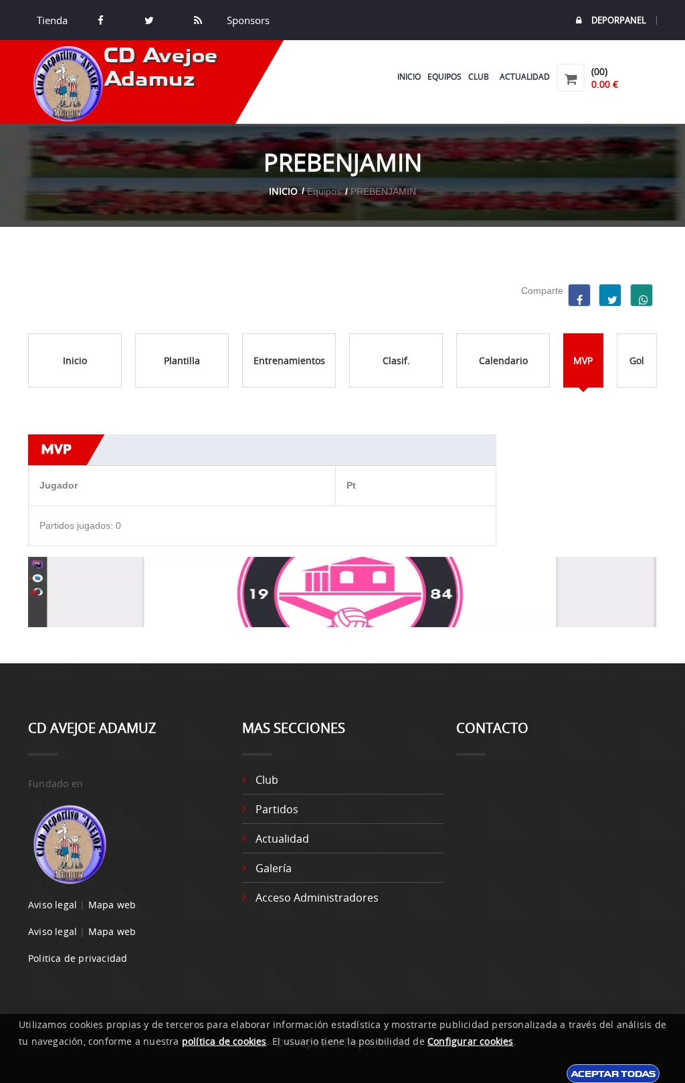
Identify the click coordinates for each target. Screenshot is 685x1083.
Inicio (409, 76)
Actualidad (525, 76)
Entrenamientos (289, 360)
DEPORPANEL (618, 20)
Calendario (503, 360)
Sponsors (247, 20)
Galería (274, 868)
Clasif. (396, 360)
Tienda (52, 20)
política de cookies (224, 1041)
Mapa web (112, 904)
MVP (583, 360)
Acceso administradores (317, 897)
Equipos (444, 76)
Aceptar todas (613, 1073)
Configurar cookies (470, 1041)
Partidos (277, 809)
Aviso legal (52, 904)
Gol (636, 360)
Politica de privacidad (77, 958)
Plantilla (182, 360)
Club (480, 76)
